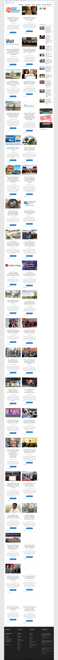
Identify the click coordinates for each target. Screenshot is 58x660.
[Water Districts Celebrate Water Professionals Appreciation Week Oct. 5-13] (29, 42)
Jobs (30, 636)
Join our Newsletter (16, 0)
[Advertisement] (46, 17)
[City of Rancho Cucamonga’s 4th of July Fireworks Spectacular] (29, 265)
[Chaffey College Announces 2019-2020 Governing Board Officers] (13, 265)
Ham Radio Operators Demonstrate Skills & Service (13, 301)
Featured (31, 643)
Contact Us (7, 636)
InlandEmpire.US (8, 633)
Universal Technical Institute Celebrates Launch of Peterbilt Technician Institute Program (29, 180)
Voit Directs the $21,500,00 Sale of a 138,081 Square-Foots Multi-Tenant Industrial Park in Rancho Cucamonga (13, 52)
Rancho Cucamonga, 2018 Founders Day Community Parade (29, 577)
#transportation (44, 652)
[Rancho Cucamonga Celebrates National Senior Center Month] (29, 140)
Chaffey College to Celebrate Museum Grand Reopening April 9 (13, 391)
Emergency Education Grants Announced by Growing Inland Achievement (13, 19)
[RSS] (48, 2)
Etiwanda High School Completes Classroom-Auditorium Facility (29, 331)
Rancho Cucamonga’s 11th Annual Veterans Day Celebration (13, 608)
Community (29, 111)
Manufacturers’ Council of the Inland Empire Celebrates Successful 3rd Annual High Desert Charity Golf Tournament (49, 29)
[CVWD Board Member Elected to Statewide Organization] (29, 203)
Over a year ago (45, 638)
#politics (47, 636)
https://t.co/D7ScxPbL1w (45, 643)
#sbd (47, 651)
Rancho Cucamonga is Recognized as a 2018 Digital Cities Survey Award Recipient (13, 547)
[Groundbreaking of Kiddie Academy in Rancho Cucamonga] (13, 352)
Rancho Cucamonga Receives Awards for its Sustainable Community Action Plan (13, 578)
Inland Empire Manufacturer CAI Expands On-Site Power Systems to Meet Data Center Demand (49, 61)
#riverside (51, 644)
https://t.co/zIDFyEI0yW (47, 635)
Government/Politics (33, 641)
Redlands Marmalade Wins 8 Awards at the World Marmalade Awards (49, 76)
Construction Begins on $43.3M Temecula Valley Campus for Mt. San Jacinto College (13, 115)
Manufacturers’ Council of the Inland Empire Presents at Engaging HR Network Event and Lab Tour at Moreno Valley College (49, 93)
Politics (13, 543)
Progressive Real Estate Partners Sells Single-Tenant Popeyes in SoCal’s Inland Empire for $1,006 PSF (13, 180)
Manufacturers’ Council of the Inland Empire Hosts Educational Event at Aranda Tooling (49, 101)
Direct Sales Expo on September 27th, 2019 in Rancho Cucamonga (29, 83)
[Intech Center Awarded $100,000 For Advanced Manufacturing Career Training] (13, 476)
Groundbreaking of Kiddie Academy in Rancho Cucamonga (13, 361)
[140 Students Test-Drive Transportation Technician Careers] (29, 476)
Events (31, 640)
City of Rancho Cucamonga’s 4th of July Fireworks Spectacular (29, 274)
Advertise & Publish (8, 639)
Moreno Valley (20, 639)
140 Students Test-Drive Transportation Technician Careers (29, 485)
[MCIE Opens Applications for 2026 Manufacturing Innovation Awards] (42, 54)
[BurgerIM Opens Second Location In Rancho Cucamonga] (29, 10)
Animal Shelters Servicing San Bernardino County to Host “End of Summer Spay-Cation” (13, 243)
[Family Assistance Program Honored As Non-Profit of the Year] (29, 294)
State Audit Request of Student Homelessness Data (29, 391)
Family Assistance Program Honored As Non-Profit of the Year (29, 303)
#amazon (50, 650)
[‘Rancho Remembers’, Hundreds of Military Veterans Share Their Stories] (29, 352)
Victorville (19, 644)
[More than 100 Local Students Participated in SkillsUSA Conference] (29, 413)
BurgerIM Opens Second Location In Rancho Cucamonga (29, 19)
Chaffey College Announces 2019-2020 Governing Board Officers (13, 274)
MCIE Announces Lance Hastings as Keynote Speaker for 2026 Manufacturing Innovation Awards (49, 48)
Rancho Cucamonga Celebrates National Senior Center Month (29, 149)
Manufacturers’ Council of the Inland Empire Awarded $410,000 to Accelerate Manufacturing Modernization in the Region (49, 83)
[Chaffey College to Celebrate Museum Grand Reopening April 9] (13, 382)
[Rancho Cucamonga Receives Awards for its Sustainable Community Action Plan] (13, 568)
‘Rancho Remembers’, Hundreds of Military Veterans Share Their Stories (29, 361)
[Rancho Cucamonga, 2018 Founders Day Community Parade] (29, 568)
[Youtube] (49, 2)
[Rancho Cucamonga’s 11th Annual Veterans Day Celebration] (13, 599)
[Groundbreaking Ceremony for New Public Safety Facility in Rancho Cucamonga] (13, 74)
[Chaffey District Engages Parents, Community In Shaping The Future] (29, 442)
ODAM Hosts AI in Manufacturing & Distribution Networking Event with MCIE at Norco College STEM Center (49, 69)
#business (47, 644)
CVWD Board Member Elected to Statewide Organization (29, 212)
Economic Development (33, 644)
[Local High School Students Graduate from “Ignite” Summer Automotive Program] (29, 234)
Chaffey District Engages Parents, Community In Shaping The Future (29, 451)
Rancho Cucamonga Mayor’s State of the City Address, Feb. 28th (13, 421)
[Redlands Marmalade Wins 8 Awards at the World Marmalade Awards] (42, 76)
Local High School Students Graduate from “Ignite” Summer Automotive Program (29, 243)
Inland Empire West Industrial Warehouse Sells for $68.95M (29, 546)
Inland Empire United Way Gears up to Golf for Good (13, 149)
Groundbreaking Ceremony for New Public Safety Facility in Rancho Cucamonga (13, 83)
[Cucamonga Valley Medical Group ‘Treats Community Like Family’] (13, 508)
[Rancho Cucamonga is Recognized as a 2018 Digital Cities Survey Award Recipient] (13, 537)
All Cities (19, 633)
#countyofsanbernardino (45, 637)
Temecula (19, 646)
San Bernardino (20, 636)
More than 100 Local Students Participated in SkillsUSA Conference (29, 421)
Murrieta (19, 647)
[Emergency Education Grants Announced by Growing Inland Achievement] (13, 10)
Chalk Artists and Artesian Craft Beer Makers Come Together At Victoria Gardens (13, 213)
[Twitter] (47, 2)
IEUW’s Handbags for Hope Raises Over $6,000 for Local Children (13, 331)
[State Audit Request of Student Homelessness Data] (29, 382)
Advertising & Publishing (23, 0)
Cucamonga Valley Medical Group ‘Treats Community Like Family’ (13, 516)
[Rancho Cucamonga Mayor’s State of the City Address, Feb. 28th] (13, 413)
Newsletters (7, 637)
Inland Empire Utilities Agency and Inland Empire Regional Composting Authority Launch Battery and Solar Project (29, 116)
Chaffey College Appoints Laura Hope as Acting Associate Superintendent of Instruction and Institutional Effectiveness (13, 453)
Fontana (19, 637)
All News (31, 637)
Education (13, 16)
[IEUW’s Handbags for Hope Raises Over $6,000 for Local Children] (13, 323)
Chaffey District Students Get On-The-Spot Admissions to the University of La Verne (29, 608)
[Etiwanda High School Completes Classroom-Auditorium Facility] (29, 323)
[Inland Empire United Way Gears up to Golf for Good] (13, 140)
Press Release (9, 34)
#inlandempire (44, 636)
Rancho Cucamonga (20, 640)
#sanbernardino (44, 651)
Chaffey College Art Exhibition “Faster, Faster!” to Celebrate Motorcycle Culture (29, 517)
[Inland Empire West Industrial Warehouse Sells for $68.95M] (29, 537)
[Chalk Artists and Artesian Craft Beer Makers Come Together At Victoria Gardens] (13, 203)
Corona (19, 643)
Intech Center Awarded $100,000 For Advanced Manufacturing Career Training (13, 485)
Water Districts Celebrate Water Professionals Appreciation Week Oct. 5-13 (29, 51)
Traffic (31, 647)
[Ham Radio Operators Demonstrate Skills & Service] (13, 294)
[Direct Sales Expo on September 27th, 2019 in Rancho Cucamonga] (29, 74)
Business (29, 16)
